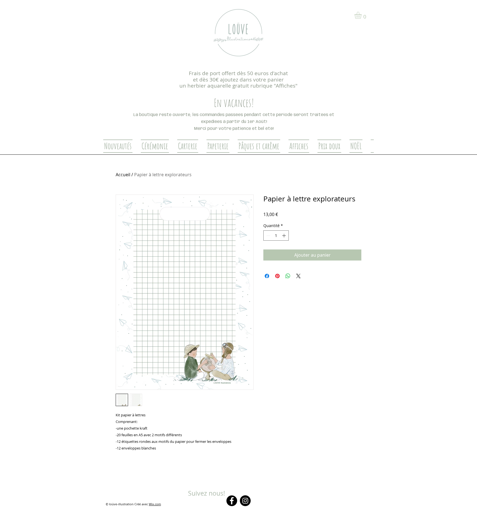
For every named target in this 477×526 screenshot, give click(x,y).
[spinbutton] (276, 235)
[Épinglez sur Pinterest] (277, 276)
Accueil (123, 175)
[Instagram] (245, 500)
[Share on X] (298, 276)
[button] (362, 15)
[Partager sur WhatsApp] (288, 276)
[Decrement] (267, 235)
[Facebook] (231, 500)
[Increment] (284, 235)
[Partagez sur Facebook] (267, 276)
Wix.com (155, 504)
